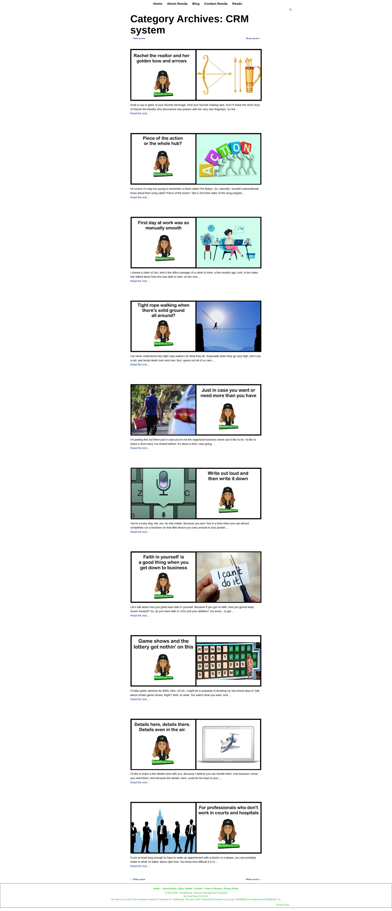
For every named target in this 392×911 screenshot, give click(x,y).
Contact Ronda (215, 3)
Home (157, 3)
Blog (196, 3)
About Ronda (177, 3)
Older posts (137, 38)
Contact (198, 888)
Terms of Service (213, 888)
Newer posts (254, 38)
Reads (237, 3)
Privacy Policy (231, 888)
